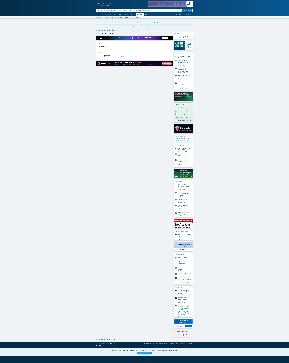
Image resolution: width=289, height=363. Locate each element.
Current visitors (99, 17)
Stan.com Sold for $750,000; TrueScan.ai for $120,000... (184, 193)
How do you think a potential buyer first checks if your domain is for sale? (183, 138)
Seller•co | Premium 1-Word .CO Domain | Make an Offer (184, 77)
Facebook (180, 36)
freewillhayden (185, 72)
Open (142, 26)
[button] (103, 14)
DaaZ (184, 65)
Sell (125, 14)
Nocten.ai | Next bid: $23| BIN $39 (184, 110)
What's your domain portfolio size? (183, 154)
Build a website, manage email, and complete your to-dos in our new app (144, 22)
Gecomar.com (181, 87)
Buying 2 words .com (183, 257)
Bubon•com (181, 83)
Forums (99, 14)
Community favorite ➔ (181, 231)
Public (149, 26)
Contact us (146, 343)
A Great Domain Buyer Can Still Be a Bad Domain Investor (184, 291)
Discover (107, 14)
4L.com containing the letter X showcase (183, 213)
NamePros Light (105, 343)
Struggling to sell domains (184, 273)
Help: (145, 26)
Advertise (152, 343)
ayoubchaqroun (184, 88)
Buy (120, 14)
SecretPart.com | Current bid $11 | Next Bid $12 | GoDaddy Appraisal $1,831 (184, 120)
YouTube (181, 37)
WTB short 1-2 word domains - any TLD (183, 262)
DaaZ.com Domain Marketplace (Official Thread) (183, 62)
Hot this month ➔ (180, 254)
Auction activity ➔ (180, 104)
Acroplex (184, 316)
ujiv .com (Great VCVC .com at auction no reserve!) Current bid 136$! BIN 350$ (184, 117)
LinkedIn (186, 36)
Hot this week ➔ (179, 181)
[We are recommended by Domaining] (99, 346)
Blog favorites (179, 287)
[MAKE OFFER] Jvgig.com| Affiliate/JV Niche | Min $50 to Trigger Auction (184, 69)
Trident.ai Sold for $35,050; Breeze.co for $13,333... (183, 206)
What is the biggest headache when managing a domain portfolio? (184, 186)
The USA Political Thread (184, 56)
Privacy (185, 343)
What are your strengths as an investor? (184, 148)
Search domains (187, 10)
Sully (184, 239)
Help (189, 343)
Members (139, 14)
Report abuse (158, 343)
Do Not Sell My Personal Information (170, 343)
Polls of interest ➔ (180, 145)
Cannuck (185, 57)
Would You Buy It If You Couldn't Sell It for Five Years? (184, 299)
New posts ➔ (179, 53)
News (114, 14)
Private (154, 26)
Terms (181, 343)
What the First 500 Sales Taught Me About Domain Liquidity (184, 236)
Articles (185, 37)
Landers (132, 14)
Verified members (109, 17)
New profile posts (118, 17)
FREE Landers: (136, 26)
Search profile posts (135, 17)
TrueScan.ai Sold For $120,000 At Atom (183, 200)
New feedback (127, 17)
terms (166, 350)
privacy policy (161, 350)
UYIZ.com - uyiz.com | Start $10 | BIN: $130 (184, 114)
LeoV (182, 80)
